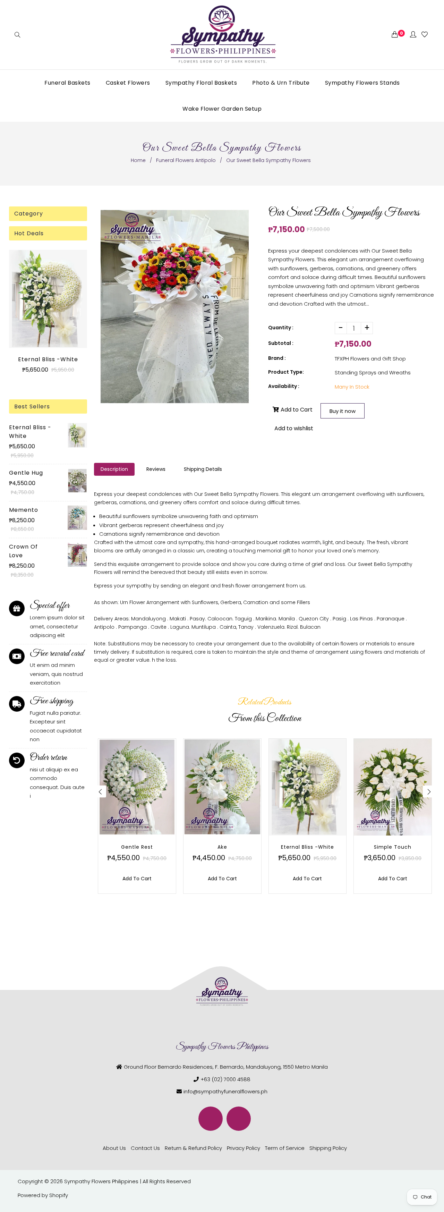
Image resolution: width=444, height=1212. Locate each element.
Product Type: (286, 371)
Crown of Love (23, 551)
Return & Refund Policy (193, 1148)
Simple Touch (392, 847)
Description (114, 469)
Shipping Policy (328, 1148)
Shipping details (203, 469)
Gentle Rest (137, 847)
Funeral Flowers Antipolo (186, 160)
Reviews (155, 469)
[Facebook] (210, 1119)
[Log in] (413, 35)
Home (138, 160)
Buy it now (343, 411)
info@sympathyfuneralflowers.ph (225, 1091)
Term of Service (285, 1148)
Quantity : (280, 327)
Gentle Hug (26, 473)
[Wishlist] (424, 35)
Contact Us (145, 1148)
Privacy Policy (243, 1148)
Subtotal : (280, 343)
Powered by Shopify (43, 1195)
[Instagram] (239, 1119)
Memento (23, 510)
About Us (114, 1148)
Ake (222, 847)
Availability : (283, 386)
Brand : (277, 358)
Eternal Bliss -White (48, 359)
